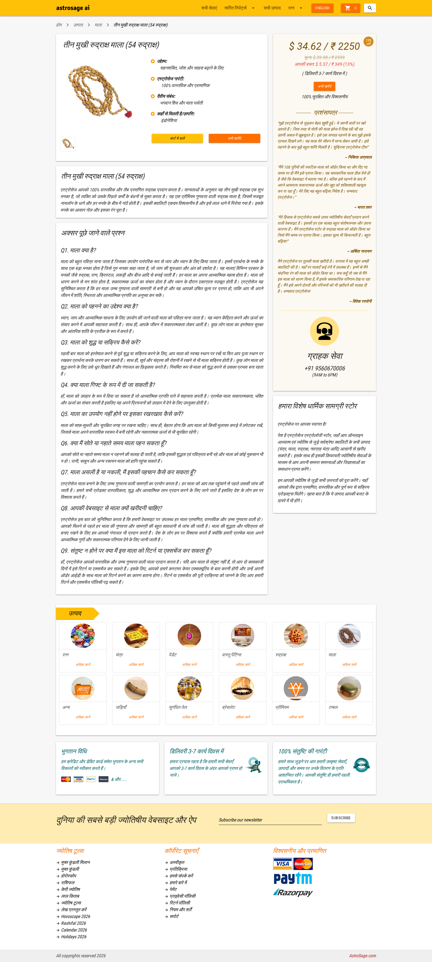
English (322, 8)
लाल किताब (67, 896)
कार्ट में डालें (177, 138)
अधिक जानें (83, 665)
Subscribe (341, 818)
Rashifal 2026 (71, 923)
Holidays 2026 (71, 936)
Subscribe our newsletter (240, 819)
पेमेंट (170, 889)
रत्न (296, 8)
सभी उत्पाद (272, 8)
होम (59, 25)
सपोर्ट (171, 916)
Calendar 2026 (71, 929)
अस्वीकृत (174, 862)
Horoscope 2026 (73, 916)
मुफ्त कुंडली (67, 869)
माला (98, 25)
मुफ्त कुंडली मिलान (73, 862)
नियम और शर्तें (177, 909)
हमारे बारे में (175, 882)
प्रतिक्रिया (175, 869)
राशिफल (65, 882)
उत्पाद (78, 25)
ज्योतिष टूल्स (68, 902)
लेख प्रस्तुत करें (71, 909)
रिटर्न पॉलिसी (177, 902)
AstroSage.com (362, 955)
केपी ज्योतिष (68, 889)
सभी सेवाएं (209, 8)
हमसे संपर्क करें (178, 875)
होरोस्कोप (66, 875)
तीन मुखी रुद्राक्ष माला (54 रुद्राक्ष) (141, 25)
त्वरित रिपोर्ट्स (240, 8)
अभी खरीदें (234, 138)
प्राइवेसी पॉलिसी (179, 896)
